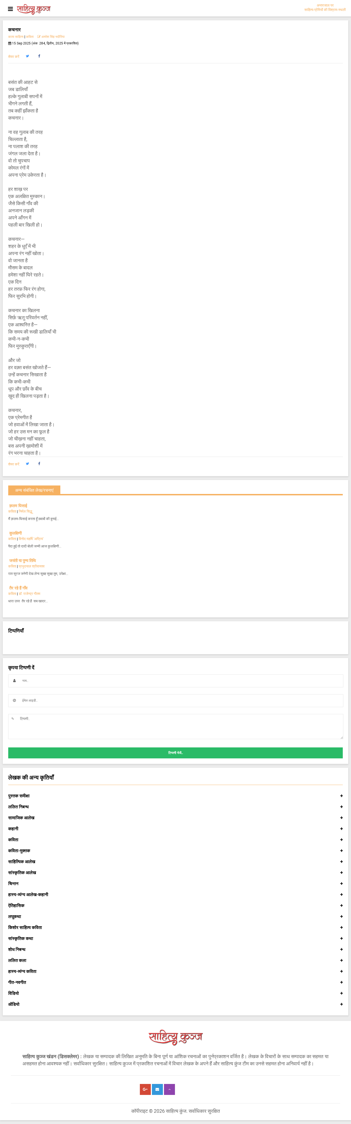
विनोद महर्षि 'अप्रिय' (31, 539)
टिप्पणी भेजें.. (175, 753)
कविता (30, 37)
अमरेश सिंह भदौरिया (53, 37)
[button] (27, 56)
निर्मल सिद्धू (25, 511)
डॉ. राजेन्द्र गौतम (29, 594)
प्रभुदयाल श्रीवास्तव (31, 566)
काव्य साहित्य (16, 37)
